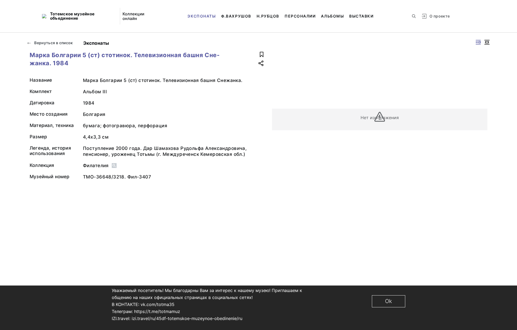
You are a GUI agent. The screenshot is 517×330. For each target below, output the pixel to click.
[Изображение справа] (478, 42)
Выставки (361, 16)
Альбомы (332, 16)
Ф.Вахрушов (236, 16)
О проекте (439, 16)
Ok (388, 301)
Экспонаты (201, 16)
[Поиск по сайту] (413, 16)
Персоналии (300, 16)
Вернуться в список (53, 42)
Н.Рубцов (268, 16)
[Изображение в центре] (487, 42)
